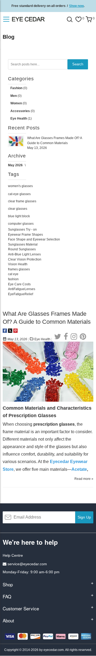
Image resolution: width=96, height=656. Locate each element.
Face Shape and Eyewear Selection (34, 239)
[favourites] (78, 19)
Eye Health (42, 339)
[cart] (89, 19)
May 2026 (15, 165)
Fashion (16, 88)
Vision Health (17, 264)
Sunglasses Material (23, 244)
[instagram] (74, 337)
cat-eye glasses (19, 194)
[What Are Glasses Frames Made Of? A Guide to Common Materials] (48, 344)
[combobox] (37, 64)
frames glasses (19, 269)
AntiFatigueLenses (21, 289)
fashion (13, 279)
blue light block (19, 216)
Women (16, 103)
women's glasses (20, 186)
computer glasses (21, 224)
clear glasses (17, 209)
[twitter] (57, 337)
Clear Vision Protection (24, 259)
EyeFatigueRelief (20, 294)
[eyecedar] (37, 19)
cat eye (13, 274)
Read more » (83, 479)
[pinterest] (83, 337)
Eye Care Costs (19, 284)
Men (14, 96)
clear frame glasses (22, 201)
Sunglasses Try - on (22, 229)
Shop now (76, 6)
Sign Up (84, 517)
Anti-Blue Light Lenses (24, 254)
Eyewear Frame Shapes (25, 234)
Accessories (20, 111)
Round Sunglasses (22, 249)
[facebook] (66, 337)
